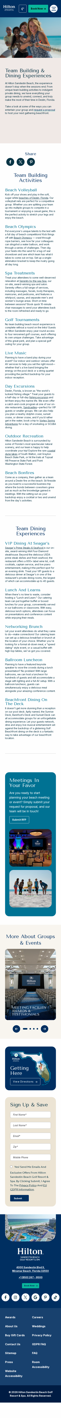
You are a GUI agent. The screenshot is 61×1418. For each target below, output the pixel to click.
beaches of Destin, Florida (33, 197)
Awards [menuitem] (10, 1317)
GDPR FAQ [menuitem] (39, 1344)
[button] (16, 1029)
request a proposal (44, 109)
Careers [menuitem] (37, 1317)
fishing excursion (38, 397)
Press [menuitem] (9, 1362)
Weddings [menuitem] (38, 1326)
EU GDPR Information (28, 1187)
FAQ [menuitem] (34, 1353)
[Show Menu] (54, 9)
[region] (30, 100)
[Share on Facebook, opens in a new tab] (10, 162)
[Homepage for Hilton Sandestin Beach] (9, 8)
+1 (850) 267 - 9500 (31, 1277)
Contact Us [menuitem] (12, 1344)
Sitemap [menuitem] (10, 1353)
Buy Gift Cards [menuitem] (15, 1335)
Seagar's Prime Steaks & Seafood (24, 547)
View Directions (23, 1081)
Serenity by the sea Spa (32, 281)
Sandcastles (30, 407)
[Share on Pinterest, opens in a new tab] (31, 162)
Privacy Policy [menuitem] (42, 1335)
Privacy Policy (28, 1185)
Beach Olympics (23, 237)
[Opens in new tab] (5, 1297)
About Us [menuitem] (11, 1326)
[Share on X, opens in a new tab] (20, 162)
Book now (37, 8)
